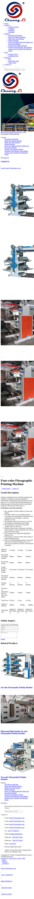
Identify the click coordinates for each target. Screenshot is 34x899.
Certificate (11, 29)
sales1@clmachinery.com (16, 818)
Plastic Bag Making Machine (17, 37)
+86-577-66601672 (13, 831)
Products (7, 34)
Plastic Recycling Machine (16, 39)
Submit (3, 639)
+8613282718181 (17, 837)
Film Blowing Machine (15, 35)
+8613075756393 (17, 840)
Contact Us (8, 64)
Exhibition (11, 30)
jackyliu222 (12, 843)
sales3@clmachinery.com (16, 824)
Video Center (12, 63)
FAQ (9, 59)
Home (6, 23)
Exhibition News (13, 56)
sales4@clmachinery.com (16, 827)
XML (23, 858)
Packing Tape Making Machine (17, 46)
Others (10, 51)
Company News (13, 54)
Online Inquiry (6, 488)
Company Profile (13, 27)
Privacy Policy (17, 858)
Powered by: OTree (6, 858)
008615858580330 (16, 834)
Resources (8, 57)
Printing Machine (13, 40)
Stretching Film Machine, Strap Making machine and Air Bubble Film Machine (20, 48)
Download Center (13, 61)
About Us (7, 25)
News (6, 52)
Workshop (11, 32)
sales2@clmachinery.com (16, 821)
